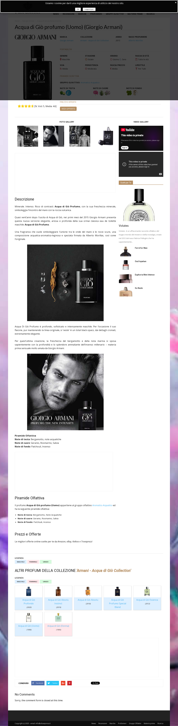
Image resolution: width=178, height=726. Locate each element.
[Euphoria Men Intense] (126, 278)
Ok (78, 9)
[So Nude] (126, 291)
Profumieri (122, 723)
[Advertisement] (65, 172)
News (94, 723)
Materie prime (149, 723)
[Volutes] (141, 204)
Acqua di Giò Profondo (28, 603)
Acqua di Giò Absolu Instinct (58, 603)
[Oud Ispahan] (126, 265)
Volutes (124, 225)
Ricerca (160, 723)
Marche (112, 723)
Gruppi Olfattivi (135, 723)
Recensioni (102, 723)
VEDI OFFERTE (68, 108)
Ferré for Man (141, 248)
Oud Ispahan (140, 261)
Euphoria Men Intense (144, 275)
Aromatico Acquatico (102, 505)
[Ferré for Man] (126, 251)
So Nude (139, 288)
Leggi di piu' (89, 9)
